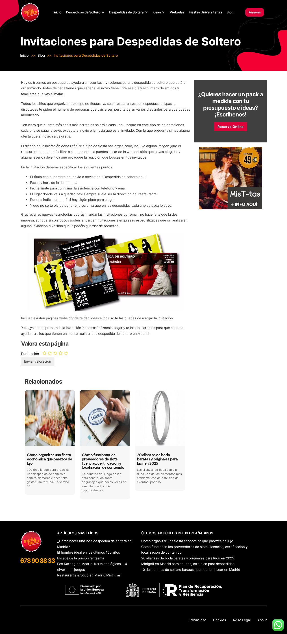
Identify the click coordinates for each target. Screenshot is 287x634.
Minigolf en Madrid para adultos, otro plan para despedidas (187, 564)
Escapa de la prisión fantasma (80, 558)
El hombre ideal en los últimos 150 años (88, 552)
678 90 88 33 (37, 560)
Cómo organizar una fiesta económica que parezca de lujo (187, 541)
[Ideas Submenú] (163, 12)
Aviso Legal (242, 620)
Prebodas (177, 12)
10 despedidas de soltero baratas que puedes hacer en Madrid (190, 569)
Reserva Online (230, 127)
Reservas (254, 12)
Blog (229, 12)
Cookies (219, 620)
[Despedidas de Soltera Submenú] (146, 12)
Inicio (57, 12)
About (262, 620)
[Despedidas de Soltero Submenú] (103, 12)
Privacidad (198, 620)
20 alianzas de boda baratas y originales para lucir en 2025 (187, 558)
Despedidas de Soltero (83, 12)
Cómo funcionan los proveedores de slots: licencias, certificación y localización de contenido (194, 550)
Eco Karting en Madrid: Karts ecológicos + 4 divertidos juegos (92, 567)
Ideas (157, 12)
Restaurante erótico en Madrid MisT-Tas (89, 575)
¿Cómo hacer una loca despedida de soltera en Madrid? (94, 544)
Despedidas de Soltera (126, 12)
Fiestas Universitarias (205, 12)
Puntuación (30, 354)
